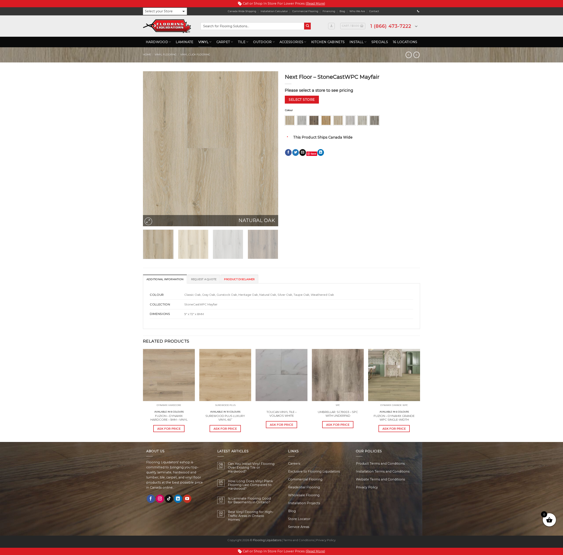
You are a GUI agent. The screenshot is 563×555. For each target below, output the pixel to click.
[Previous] (151, 148)
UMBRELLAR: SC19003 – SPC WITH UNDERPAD (338, 413)
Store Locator (299, 519)
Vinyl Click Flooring (195, 54)
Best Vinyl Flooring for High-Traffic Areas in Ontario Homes (251, 516)
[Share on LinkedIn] (320, 152)
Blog (342, 11)
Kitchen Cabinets (328, 42)
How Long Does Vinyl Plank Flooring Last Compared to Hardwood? (250, 485)
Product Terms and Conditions (380, 464)
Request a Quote (203, 279)
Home (147, 54)
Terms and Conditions (298, 540)
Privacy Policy (367, 487)
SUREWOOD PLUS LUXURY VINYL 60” (225, 417)
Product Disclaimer (239, 279)
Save (313, 153)
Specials (379, 42)
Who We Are (357, 11)
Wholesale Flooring (304, 495)
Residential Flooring (304, 487)
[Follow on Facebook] (151, 499)
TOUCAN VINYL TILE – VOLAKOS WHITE (281, 413)
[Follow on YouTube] (187, 499)
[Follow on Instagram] (160, 499)
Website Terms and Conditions (380, 479)
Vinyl (203, 42)
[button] (165, 11)
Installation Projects (304, 503)
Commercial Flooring (305, 11)
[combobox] (252, 26)
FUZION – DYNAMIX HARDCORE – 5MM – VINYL (169, 417)
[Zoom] (148, 221)
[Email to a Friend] (302, 152)
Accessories (291, 42)
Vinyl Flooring (166, 54)
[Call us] (418, 11)
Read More (315, 3)
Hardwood (157, 42)
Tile (241, 42)
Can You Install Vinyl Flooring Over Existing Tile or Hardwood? (251, 467)
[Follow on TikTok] (169, 499)
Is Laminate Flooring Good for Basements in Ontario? (249, 500)
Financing (329, 11)
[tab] (165, 279)
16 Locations (405, 42)
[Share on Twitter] (295, 152)
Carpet (223, 42)
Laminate (184, 42)
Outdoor (262, 42)
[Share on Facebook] (288, 152)
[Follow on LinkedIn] (178, 499)
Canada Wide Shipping (242, 11)
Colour (289, 110)
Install (356, 42)
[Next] (270, 148)
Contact (374, 11)
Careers (294, 464)
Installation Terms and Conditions (382, 471)
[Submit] (307, 26)
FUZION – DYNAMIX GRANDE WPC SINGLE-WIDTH (394, 417)
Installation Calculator (274, 11)
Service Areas (298, 527)
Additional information (164, 279)
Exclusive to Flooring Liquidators (314, 471)
